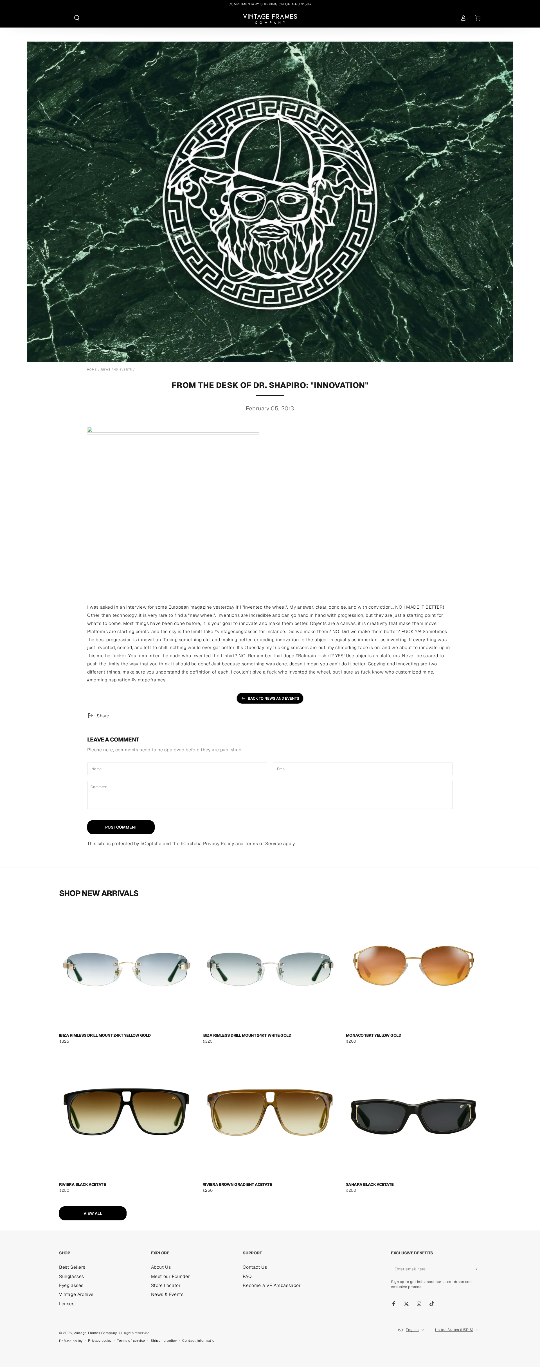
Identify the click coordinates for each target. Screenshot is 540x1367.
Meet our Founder (170, 1276)
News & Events (167, 1294)
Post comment (121, 827)
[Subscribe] (477, 1269)
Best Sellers (72, 1267)
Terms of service (131, 1340)
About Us (161, 1267)
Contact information (199, 1340)
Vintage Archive (76, 1294)
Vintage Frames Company (95, 1333)
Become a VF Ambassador (272, 1285)
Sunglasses (71, 1276)
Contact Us (255, 1267)
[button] (76, 18)
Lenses (67, 1304)
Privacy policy (99, 1340)
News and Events (116, 369)
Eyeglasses (71, 1285)
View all (93, 1213)
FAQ (247, 1276)
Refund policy (71, 1341)
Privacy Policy (218, 844)
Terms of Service (263, 844)
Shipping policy (164, 1340)
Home (92, 369)
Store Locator (166, 1285)
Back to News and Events (273, 698)
